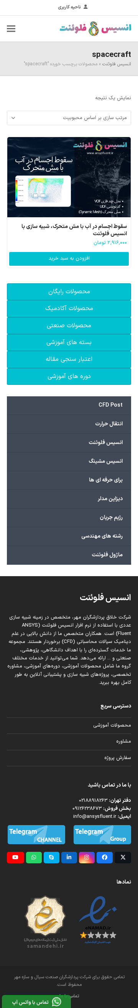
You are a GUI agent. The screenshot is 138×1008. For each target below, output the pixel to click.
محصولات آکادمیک (69, 308)
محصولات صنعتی (69, 325)
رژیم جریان (111, 518)
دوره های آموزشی (69, 376)
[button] (11, 28)
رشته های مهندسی (102, 536)
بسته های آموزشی (69, 342)
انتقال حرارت (109, 424)
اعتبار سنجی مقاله (69, 359)
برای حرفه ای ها (106, 480)
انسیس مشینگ (106, 461)
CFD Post (111, 405)
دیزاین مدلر (110, 499)
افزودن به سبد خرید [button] (69, 258)
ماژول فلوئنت (107, 555)
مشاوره (123, 741)
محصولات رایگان (69, 291)
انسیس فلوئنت (116, 64)
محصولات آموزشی (112, 725)
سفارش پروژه (117, 758)
